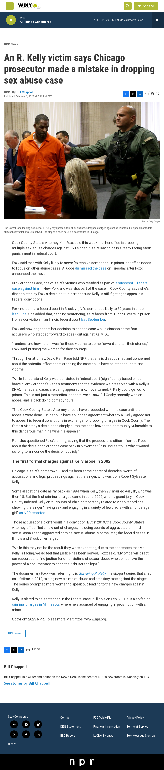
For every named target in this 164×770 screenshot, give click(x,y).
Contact (65, 717)
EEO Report (67, 735)
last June (19, 314)
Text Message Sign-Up (141, 735)
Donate (148, 6)
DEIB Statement (70, 726)
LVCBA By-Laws (103, 735)
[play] (11, 20)
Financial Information (106, 726)
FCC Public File (102, 717)
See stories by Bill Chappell (27, 683)
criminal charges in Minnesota (36, 604)
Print (155, 93)
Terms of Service (137, 726)
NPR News (11, 44)
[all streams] (158, 20)
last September (93, 319)
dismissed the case (90, 268)
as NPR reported (32, 513)
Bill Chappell (25, 92)
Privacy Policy (135, 717)
